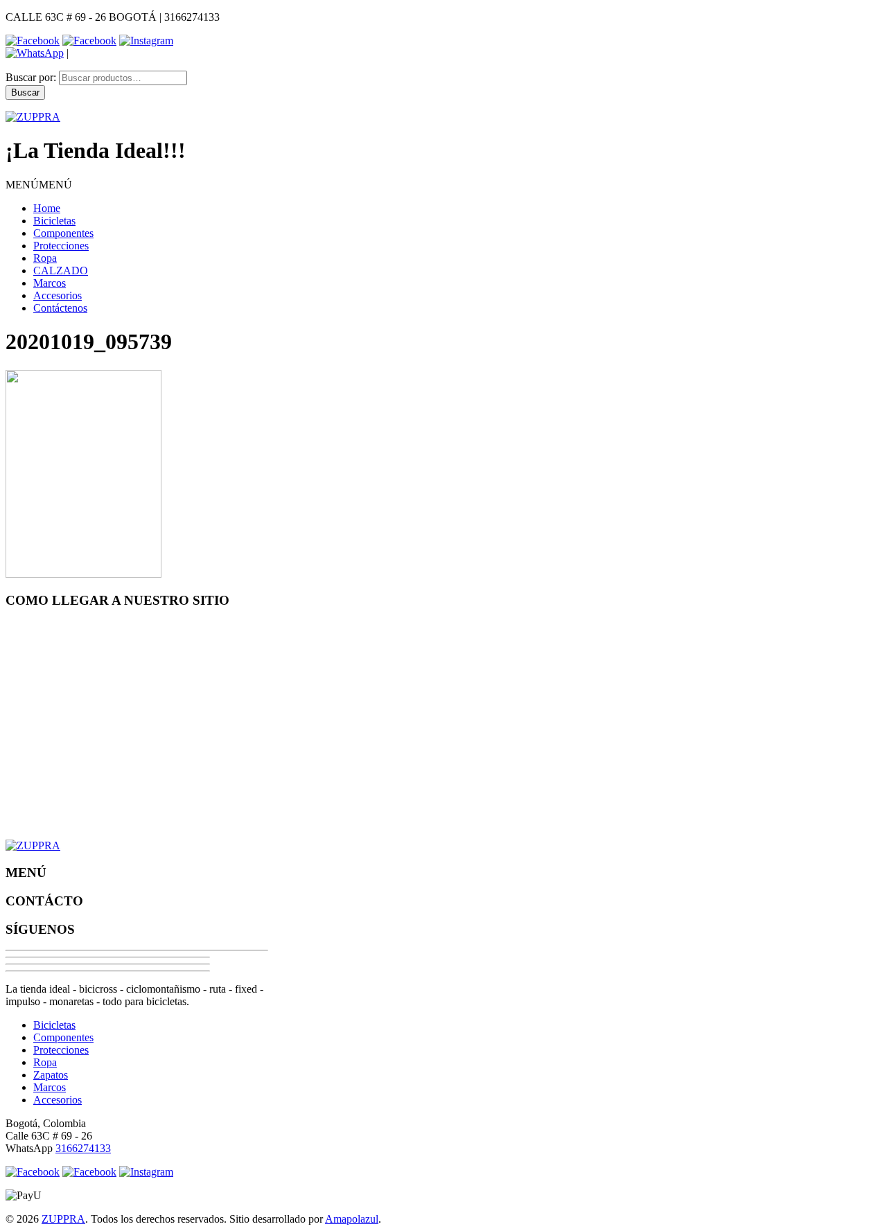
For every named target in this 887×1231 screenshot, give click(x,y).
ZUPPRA (63, 1219)
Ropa (45, 258)
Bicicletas (54, 221)
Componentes (63, 233)
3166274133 (83, 1148)
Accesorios (57, 295)
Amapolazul (351, 1219)
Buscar (25, 92)
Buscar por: (31, 77)
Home (46, 208)
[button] (39, 185)
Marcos (49, 283)
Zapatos (50, 1075)
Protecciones (61, 245)
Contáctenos (60, 308)
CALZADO (60, 270)
